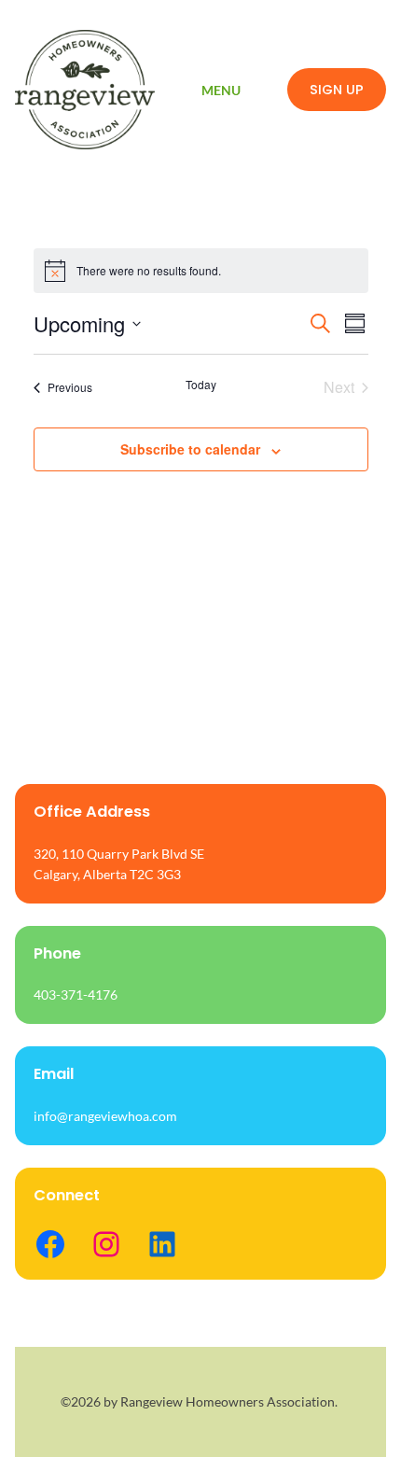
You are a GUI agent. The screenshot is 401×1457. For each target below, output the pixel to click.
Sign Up (337, 89)
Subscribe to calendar (190, 449)
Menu (221, 90)
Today (201, 384)
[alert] (201, 270)
